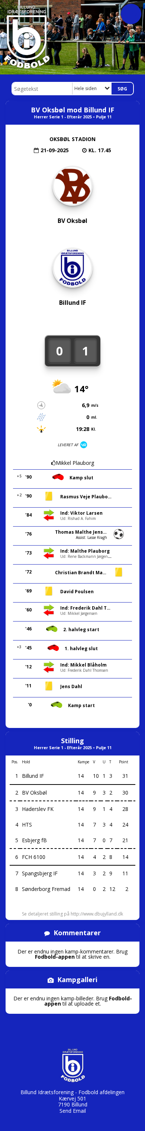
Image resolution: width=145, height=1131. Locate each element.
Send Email (72, 1110)
